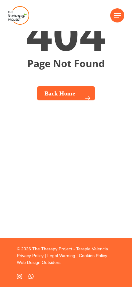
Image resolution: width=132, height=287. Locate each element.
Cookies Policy (93, 255)
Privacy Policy (30, 255)
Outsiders (51, 262)
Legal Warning (61, 255)
